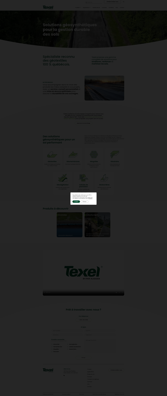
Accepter (76, 201)
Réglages (90, 198)
